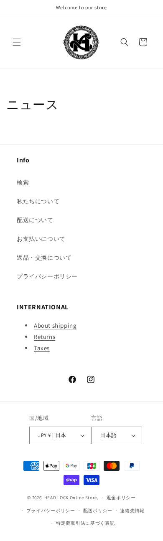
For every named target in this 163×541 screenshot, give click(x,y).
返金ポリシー (121, 498)
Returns (44, 337)
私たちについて (38, 201)
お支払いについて (41, 239)
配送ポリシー (97, 510)
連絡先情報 (132, 510)
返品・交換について (44, 257)
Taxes (42, 348)
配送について (35, 220)
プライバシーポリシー (47, 276)
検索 (23, 182)
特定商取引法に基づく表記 (85, 523)
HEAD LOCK (56, 498)
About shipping (55, 325)
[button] (17, 42)
